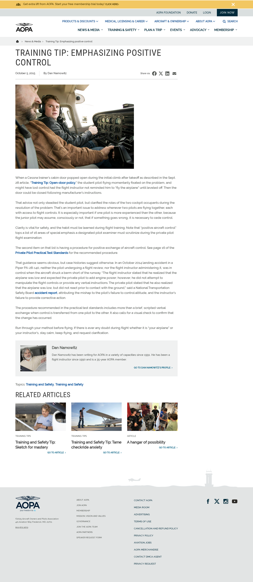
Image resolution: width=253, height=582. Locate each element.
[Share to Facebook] (154, 73)
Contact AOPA (143, 500)
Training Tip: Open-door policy (53, 182)
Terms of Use (142, 521)
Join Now (227, 12)
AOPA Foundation (168, 12)
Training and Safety (40, 384)
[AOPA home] (24, 31)
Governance (83, 521)
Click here (111, 4)
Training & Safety (122, 30)
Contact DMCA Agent (148, 556)
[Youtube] (235, 501)
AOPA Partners (84, 532)
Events (176, 30)
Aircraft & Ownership (170, 21)
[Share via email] (174, 73)
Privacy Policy (143, 535)
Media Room (141, 507)
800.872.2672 (21, 527)
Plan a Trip (153, 30)
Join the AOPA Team (87, 527)
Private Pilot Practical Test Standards (41, 253)
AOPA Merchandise (146, 549)
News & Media (89, 30)
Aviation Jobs (143, 542)
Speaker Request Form (89, 537)
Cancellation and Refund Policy (156, 528)
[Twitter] (218, 501)
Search (232, 21)
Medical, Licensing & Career (125, 21)
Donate (192, 12)
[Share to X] (161, 73)
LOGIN (207, 12)
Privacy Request (145, 563)
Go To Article (55, 452)
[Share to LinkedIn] (167, 73)
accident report (46, 293)
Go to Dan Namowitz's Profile (152, 367)
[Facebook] (209, 501)
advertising (142, 514)
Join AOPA (81, 505)
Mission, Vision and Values (91, 516)
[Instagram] (227, 501)
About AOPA (204, 21)
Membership (224, 30)
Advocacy (198, 30)
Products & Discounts (78, 21)
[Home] (19, 41)
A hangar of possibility (146, 442)
